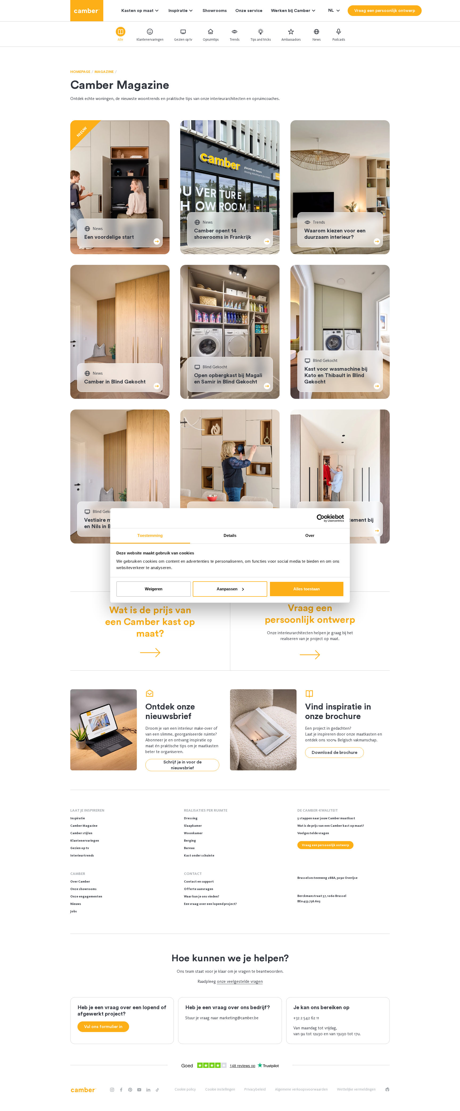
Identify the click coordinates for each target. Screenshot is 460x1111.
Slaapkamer (193, 826)
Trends (234, 39)
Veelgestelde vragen (313, 833)
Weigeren (153, 589)
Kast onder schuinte (199, 855)
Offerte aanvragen (198, 889)
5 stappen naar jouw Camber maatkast (326, 818)
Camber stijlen (81, 833)
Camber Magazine (83, 826)
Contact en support (199, 881)
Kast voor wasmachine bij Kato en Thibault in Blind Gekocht (335, 375)
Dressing (191, 818)
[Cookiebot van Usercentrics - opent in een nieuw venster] (320, 518)
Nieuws (75, 904)
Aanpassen (227, 589)
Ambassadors (291, 39)
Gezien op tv (183, 39)
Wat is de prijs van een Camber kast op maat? (150, 621)
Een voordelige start (109, 237)
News (317, 39)
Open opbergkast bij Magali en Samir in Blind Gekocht (228, 379)
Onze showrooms (83, 889)
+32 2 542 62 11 (306, 1017)
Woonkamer (193, 833)
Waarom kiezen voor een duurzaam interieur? (334, 234)
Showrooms (215, 11)
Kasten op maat (137, 11)
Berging (190, 840)
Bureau (189, 848)
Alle (120, 39)
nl (331, 10)
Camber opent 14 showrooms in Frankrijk (222, 234)
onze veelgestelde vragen (240, 981)
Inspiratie (178, 11)
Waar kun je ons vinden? (201, 896)
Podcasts (338, 39)
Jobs (73, 911)
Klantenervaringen (150, 39)
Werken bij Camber (290, 11)
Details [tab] (230, 535)
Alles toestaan (306, 589)
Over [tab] (309, 535)
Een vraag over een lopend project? (210, 904)
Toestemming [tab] (150, 535)
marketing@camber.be (238, 1017)
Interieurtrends (82, 855)
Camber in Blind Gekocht (115, 382)
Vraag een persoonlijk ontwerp (310, 614)
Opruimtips (211, 39)
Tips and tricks (260, 39)
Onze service (248, 11)
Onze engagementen (86, 896)
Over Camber (80, 881)
